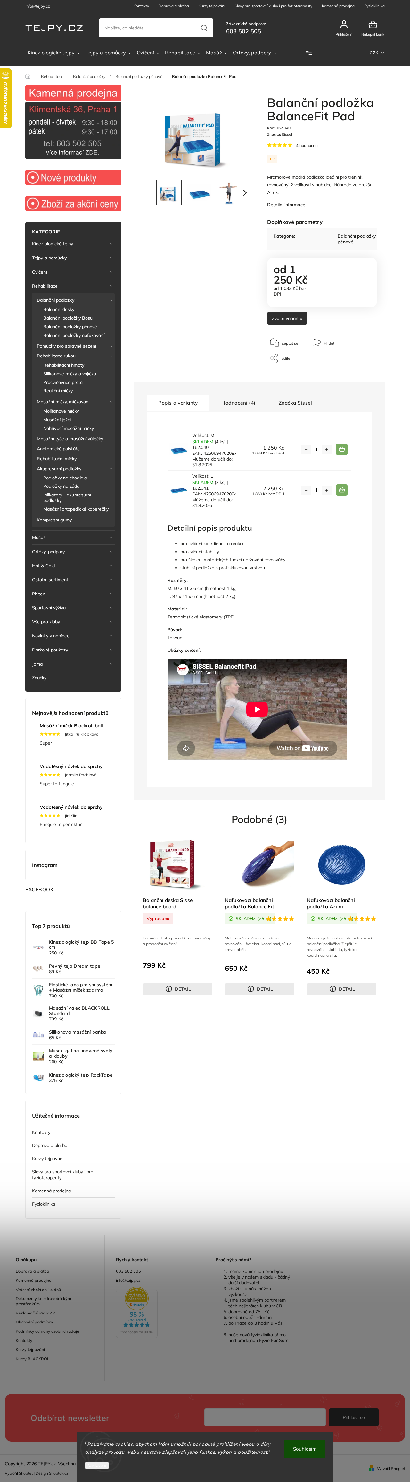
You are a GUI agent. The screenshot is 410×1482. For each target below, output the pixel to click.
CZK (374, 53)
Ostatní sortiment (50, 580)
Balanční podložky (55, 300)
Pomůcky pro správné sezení (66, 346)
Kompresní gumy (54, 520)
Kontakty (141, 6)
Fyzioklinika (374, 6)
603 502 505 (128, 1270)
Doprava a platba (174, 6)
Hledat (204, 28)
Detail (183, 989)
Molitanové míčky (61, 411)
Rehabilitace (45, 286)
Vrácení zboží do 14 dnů (38, 1289)
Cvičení (39, 272)
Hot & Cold (43, 566)
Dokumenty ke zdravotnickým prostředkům (43, 1301)
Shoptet (26, 1473)
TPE (229, 617)
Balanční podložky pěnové (70, 327)
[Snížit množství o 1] (306, 449)
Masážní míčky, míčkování (63, 402)
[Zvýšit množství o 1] (327, 449)
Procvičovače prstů (63, 382)
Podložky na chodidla (65, 478)
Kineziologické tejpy (52, 244)
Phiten (38, 594)
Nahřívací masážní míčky (68, 428)
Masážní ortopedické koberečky (76, 509)
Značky (39, 678)
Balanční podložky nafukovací (73, 335)
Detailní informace (286, 205)
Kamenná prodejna (338, 6)
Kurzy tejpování (212, 6)
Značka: (279, 134)
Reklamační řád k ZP (35, 1312)
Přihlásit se (354, 1417)
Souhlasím (304, 1449)
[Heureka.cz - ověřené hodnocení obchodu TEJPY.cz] (154, 1313)
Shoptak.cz (58, 1473)
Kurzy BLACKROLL (34, 1358)
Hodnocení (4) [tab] (238, 403)
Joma (37, 664)
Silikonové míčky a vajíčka (69, 374)
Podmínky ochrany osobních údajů (47, 1331)
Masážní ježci (57, 419)
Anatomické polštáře (58, 449)
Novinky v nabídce (51, 636)
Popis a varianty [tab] (178, 403)
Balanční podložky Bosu (68, 318)
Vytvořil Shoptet (391, 1468)
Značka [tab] (295, 403)
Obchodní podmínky (34, 1321)
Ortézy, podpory (48, 551)
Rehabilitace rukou (56, 356)
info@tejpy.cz (128, 1280)
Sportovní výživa (49, 607)
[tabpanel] (178, 916)
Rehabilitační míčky (57, 459)
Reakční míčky (58, 391)
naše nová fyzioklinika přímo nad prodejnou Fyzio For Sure (258, 1337)
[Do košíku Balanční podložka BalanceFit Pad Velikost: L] (342, 490)
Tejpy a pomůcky (49, 258)
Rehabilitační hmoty (63, 365)
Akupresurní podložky (59, 468)
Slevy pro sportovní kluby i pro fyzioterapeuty (273, 6)
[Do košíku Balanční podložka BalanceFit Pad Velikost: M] (342, 449)
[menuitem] (53, 53)
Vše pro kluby (46, 622)
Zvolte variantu (287, 318)
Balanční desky (58, 309)
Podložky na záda (61, 486)
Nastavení (96, 1465)
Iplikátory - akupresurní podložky (67, 497)
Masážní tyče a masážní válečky (70, 439)
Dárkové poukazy (50, 650)
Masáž (39, 537)
